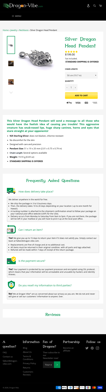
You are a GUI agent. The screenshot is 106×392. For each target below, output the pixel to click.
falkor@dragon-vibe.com (10, 362)
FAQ (5, 352)
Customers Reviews (28, 373)
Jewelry (13, 30)
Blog (25, 347)
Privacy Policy (29, 363)
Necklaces (23, 30)
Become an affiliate (68, 349)
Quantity (69, 81)
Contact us (8, 356)
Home (6, 30)
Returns (26, 367)
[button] (71, 51)
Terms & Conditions (28, 358)
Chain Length (71, 69)
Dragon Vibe (14, 387)
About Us (27, 352)
